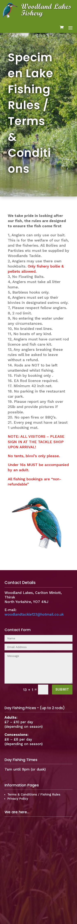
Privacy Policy (17, 798)
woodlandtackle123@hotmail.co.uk (34, 614)
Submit (62, 689)
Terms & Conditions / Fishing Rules (33, 794)
